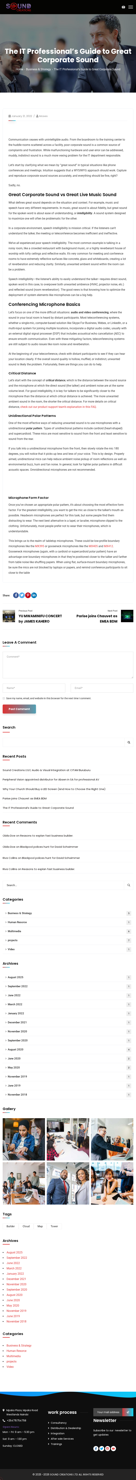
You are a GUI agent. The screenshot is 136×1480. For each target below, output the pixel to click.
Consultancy (59, 1423)
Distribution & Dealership (66, 1428)
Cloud (26, 1226)
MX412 (108, 546)
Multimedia (68, 931)
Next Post (112, 610)
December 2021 (68, 1022)
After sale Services (62, 1439)
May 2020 (68, 1067)
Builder (11, 1226)
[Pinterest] (28, 595)
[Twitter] (22, 595)
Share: (6, 595)
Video (68, 949)
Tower (54, 1226)
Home (19, 69)
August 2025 (68, 977)
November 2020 (68, 1031)
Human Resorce (68, 922)
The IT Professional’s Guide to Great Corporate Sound (38, 808)
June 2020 (68, 1058)
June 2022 (68, 995)
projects (68, 940)
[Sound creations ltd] (19, 6)
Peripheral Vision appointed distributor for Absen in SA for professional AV (51, 779)
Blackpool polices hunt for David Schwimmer (49, 847)
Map (40, 1226)
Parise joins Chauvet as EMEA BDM (25, 798)
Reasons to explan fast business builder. (46, 835)
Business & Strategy (38, 69)
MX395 (39, 546)
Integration (57, 1433)
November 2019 (68, 1076)
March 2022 (68, 1004)
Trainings (56, 1444)
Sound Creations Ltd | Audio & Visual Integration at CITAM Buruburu (46, 770)
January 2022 (68, 1013)
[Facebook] (16, 595)
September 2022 (68, 986)
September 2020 (68, 1040)
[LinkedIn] (34, 595)
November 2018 (68, 1094)
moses (43, 116)
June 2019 (68, 1085)
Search (9, 727)
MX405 (93, 546)
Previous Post (25, 610)
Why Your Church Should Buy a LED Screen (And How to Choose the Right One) (54, 789)
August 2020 (68, 1049)
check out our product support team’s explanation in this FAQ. (58, 407)
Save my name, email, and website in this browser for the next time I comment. (48, 698)
